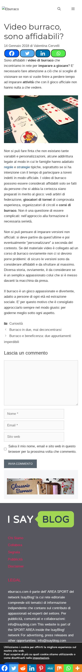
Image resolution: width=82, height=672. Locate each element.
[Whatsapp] (58, 53)
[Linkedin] (42, 53)
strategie (23, 167)
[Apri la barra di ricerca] (59, 9)
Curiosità (16, 323)
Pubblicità (15, 559)
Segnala (14, 552)
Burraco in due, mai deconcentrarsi (35, 330)
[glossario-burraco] (40, 493)
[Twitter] (27, 53)
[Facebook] (11, 53)
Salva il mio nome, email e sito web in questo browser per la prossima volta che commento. (42, 449)
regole (8, 167)
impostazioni (41, 658)
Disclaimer (16, 566)
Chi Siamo (15, 538)
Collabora (15, 545)
